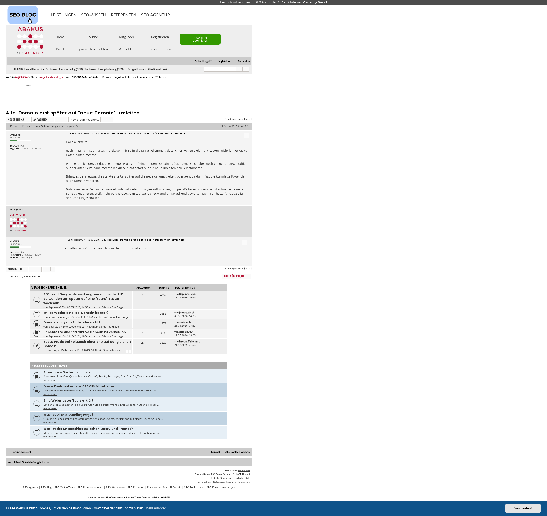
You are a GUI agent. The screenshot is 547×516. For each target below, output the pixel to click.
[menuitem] (242, 61)
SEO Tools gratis (194, 487)
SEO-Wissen (93, 15)
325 (22, 252)
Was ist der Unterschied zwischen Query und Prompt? (88, 429)
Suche (93, 37)
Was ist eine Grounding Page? (68, 414)
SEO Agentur (155, 15)
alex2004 (14, 241)
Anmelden (126, 49)
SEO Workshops (115, 487)
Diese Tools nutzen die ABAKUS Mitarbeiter (78, 386)
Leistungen (63, 15)
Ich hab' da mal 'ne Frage (108, 307)
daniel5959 (186, 332)
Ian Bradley (244, 470)
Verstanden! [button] (523, 508)
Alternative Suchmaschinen (66, 372)
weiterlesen (50, 380)
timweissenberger (59, 317)
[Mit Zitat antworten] (246, 135)
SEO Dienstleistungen (90, 487)
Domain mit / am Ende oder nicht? (72, 322)
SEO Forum (263, 2)
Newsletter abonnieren (200, 39)
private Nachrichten (93, 49)
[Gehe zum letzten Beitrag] (197, 294)
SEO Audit (175, 487)
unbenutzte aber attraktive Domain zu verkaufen (84, 332)
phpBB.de (245, 477)
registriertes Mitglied (52, 77)
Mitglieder (126, 37)
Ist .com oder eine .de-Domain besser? (76, 313)
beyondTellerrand (63, 350)
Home (60, 37)
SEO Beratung (136, 487)
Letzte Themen (160, 49)
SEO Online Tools (64, 487)
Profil (60, 49)
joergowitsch (186, 312)
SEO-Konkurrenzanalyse (220, 487)
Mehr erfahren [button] (156, 508)
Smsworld (15, 134)
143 (22, 145)
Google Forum (111, 350)
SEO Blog (46, 487)
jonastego (54, 326)
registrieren (22, 77)
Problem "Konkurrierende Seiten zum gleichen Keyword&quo (46, 126)
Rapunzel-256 (56, 307)
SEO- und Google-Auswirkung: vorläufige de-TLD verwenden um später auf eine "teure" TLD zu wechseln (83, 298)
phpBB (210, 474)
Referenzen (123, 15)
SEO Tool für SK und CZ (234, 126)
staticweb (185, 322)
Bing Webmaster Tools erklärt (68, 400)
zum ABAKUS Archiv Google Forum (28, 462)
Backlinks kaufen (157, 487)
